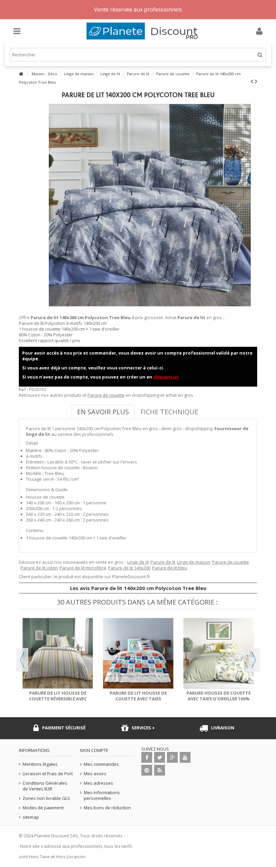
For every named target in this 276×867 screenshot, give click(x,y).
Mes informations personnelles (102, 795)
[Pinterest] (146, 770)
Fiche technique (169, 411)
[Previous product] (252, 81)
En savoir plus (103, 411)
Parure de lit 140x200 (129, 568)
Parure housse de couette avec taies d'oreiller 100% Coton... (218, 698)
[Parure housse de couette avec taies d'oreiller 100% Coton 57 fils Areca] (218, 653)
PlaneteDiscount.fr (131, 577)
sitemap (31, 817)
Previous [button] (22, 660)
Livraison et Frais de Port (48, 774)
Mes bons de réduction (107, 808)
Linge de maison (193, 562)
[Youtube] (185, 757)
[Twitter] (159, 757)
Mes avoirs (95, 774)
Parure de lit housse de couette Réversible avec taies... (58, 698)
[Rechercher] (260, 55)
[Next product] (256, 81)
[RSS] (159, 770)
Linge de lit (138, 562)
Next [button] (254, 660)
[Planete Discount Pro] (144, 31)
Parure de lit (162, 562)
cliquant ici (165, 377)
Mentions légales (40, 764)
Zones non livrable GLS (46, 798)
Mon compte (94, 750)
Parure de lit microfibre (83, 568)
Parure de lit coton (39, 568)
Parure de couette (106, 395)
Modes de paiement (43, 808)
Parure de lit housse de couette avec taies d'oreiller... (138, 698)
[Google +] (172, 757)
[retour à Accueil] (21, 74)
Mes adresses (98, 783)
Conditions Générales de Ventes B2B (45, 786)
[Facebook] (146, 757)
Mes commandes (101, 764)
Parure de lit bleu (169, 568)
